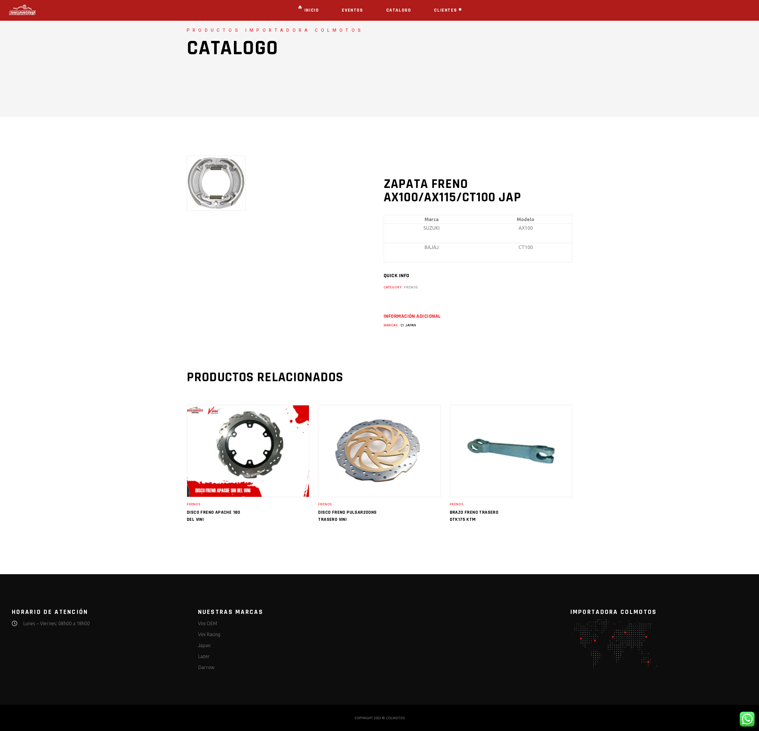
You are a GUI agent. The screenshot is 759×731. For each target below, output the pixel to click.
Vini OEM (207, 623)
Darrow (206, 667)
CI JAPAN (408, 325)
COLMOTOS (395, 718)
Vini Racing (209, 634)
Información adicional (412, 316)
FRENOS (411, 287)
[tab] (412, 316)
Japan (204, 645)
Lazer (204, 656)
